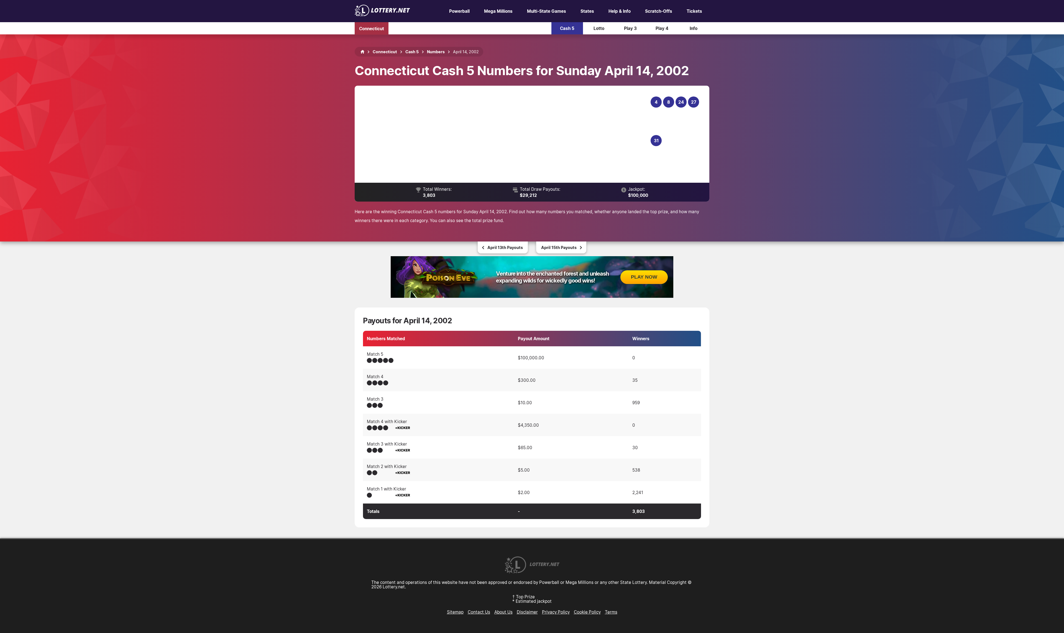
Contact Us (479, 612)
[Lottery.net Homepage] (362, 52)
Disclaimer (527, 612)
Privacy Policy (556, 612)
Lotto (599, 28)
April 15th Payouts (559, 247)
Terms (611, 612)
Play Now (644, 277)
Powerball (459, 11)
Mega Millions (498, 11)
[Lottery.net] (382, 14)
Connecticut (371, 28)
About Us (503, 612)
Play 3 (630, 28)
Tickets (694, 11)
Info (693, 28)
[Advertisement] (506, 134)
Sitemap (455, 612)
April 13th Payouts (505, 247)
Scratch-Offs (658, 11)
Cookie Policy (587, 612)
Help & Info (619, 11)
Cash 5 (567, 28)
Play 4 (662, 28)
